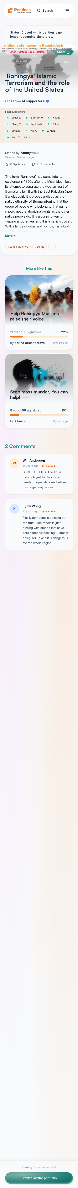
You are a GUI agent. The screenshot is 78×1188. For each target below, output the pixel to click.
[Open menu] (67, 10)
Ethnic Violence (17, 246)
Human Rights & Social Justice (26, 51)
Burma (39, 246)
